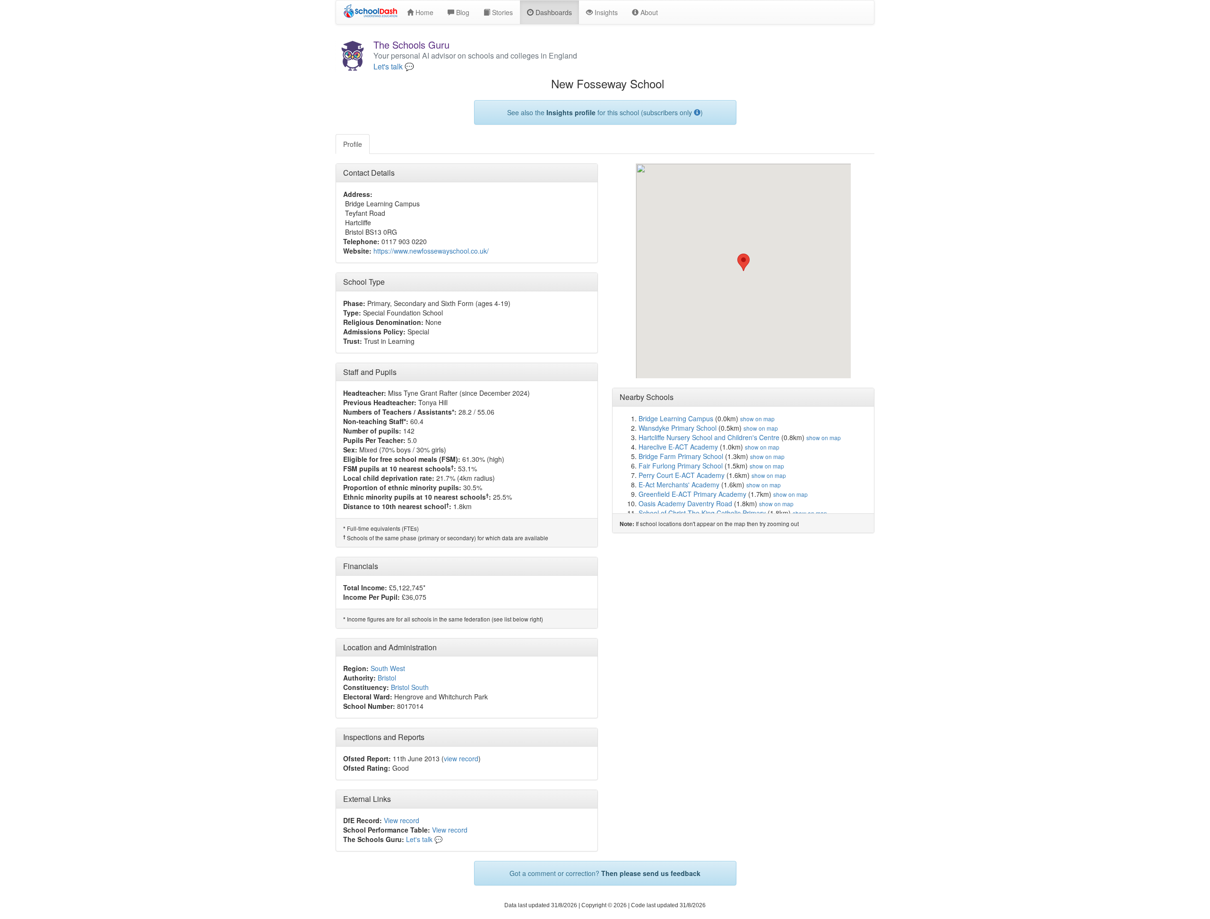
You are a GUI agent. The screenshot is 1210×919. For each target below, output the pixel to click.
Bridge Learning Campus (676, 418)
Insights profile (571, 112)
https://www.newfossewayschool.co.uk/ (431, 250)
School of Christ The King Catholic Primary (702, 513)
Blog (461, 12)
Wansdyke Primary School (678, 428)
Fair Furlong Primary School (681, 465)
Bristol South (410, 687)
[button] (743, 262)
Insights (605, 12)
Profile (352, 144)
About (648, 12)
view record (461, 758)
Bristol (387, 677)
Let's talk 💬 (393, 66)
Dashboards (553, 12)
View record (401, 820)
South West (388, 668)
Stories (501, 12)
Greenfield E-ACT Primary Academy (692, 494)
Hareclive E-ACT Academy (678, 446)
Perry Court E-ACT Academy (682, 475)
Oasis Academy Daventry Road (685, 503)
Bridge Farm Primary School (681, 456)
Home (423, 12)
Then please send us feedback (650, 873)
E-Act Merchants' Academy (679, 484)
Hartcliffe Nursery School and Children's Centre (709, 437)
